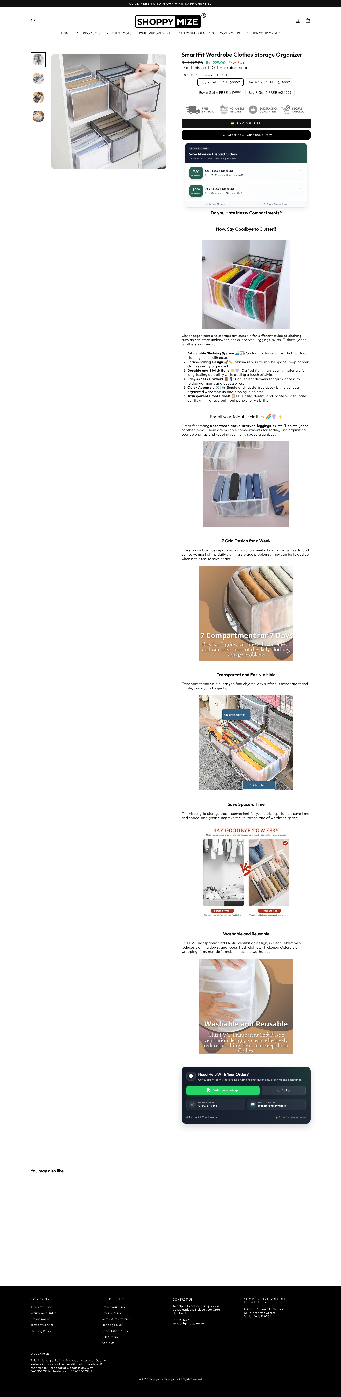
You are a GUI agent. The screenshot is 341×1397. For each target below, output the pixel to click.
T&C (299, 171)
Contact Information (116, 1319)
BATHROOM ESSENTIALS (195, 33)
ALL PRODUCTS (88, 33)
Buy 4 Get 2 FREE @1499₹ (269, 82)
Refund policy (40, 1319)
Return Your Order (43, 1313)
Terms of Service (42, 1307)
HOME (66, 33)
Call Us (283, 1090)
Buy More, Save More (205, 75)
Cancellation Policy (115, 1331)
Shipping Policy (41, 1331)
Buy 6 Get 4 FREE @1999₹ (220, 92)
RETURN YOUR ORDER (263, 33)
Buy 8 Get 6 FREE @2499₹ (270, 92)
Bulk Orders (110, 1337)
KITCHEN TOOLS (119, 33)
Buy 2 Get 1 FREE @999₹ (220, 82)
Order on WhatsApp (226, 1090)
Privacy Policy (111, 1313)
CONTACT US (230, 33)
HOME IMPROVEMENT (154, 33)
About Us (108, 1343)
